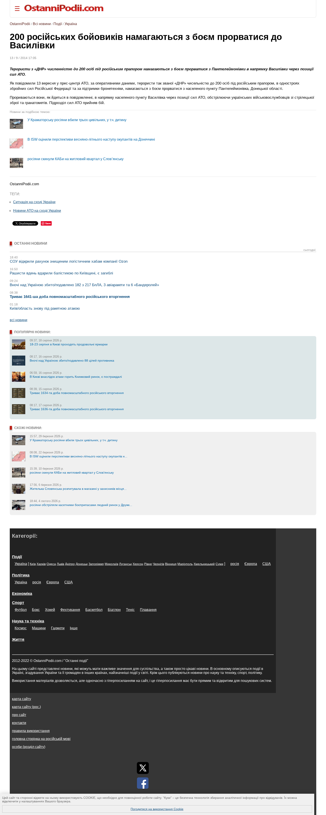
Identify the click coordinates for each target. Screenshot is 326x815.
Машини (39, 628)
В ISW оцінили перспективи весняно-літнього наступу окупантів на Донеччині (91, 139)
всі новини (18, 320)
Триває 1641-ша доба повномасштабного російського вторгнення (70, 297)
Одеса (51, 564)
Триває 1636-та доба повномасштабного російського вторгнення (77, 409)
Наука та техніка (28, 621)
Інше (74, 628)
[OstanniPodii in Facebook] (143, 783)
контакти (19, 723)
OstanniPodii (20, 24)
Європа (250, 564)
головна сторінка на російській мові (41, 739)
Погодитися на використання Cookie (157, 809)
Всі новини (42, 24)
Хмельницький (204, 564)
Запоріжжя (96, 564)
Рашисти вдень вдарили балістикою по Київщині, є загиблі (61, 273)
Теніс (130, 610)
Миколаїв (111, 564)
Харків (41, 564)
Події (57, 24)
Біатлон (114, 610)
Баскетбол (93, 610)
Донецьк (82, 564)
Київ (33, 564)
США (266, 564)
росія (234, 564)
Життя (18, 639)
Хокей (50, 610)
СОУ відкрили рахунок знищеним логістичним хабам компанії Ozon (69, 261)
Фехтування (70, 610)
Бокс (36, 610)
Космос (21, 628)
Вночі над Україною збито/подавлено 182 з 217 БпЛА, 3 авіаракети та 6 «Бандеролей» (84, 285)
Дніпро (70, 564)
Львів (60, 564)
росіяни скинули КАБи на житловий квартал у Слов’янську (75, 159)
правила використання (31, 731)
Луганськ (125, 564)
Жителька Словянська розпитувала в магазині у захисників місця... (78, 488)
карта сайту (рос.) (26, 707)
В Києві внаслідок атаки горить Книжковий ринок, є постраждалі (76, 376)
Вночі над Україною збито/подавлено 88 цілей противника (72, 360)
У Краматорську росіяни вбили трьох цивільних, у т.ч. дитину (76, 120)
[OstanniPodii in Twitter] (143, 768)
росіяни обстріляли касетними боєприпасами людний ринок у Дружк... (81, 505)
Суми (219, 564)
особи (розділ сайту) (28, 747)
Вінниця (171, 564)
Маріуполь (185, 564)
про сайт (19, 715)
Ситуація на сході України (34, 202)
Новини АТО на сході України (37, 211)
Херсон (138, 564)
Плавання (148, 610)
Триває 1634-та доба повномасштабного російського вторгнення (77, 393)
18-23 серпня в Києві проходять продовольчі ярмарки (69, 344)
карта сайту (21, 699)
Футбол (21, 610)
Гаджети (58, 628)
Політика (20, 575)
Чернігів (158, 564)
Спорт (18, 602)
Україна (71, 24)
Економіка (22, 593)
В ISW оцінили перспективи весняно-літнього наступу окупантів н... (78, 456)
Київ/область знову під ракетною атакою (45, 308)
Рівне (148, 564)
